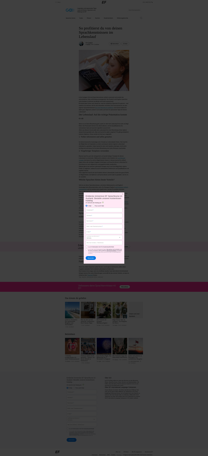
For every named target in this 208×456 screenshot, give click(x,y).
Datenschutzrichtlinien (112, 250)
